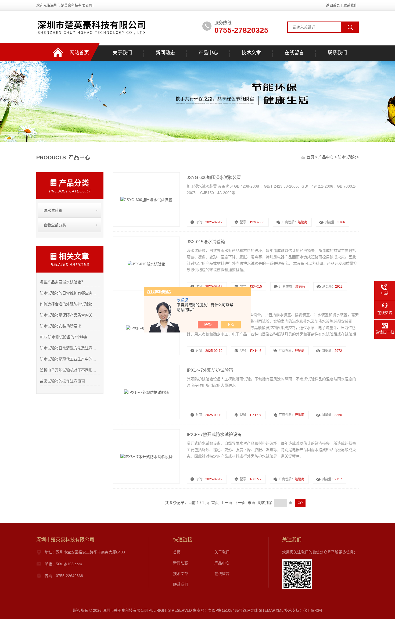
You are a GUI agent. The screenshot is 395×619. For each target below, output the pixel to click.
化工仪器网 (312, 610)
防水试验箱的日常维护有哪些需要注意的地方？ (70, 293)
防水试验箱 (347, 157)
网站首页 (79, 52)
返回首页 (333, 5)
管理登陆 (250, 610)
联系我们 (350, 5)
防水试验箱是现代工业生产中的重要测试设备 (70, 359)
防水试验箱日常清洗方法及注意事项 (70, 348)
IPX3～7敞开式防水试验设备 (214, 434)
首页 (311, 157)
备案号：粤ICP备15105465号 (218, 610)
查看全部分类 (55, 225)
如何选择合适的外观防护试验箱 (66, 304)
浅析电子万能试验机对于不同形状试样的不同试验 (70, 370)
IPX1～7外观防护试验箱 (210, 370)
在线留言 (294, 52)
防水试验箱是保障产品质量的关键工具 (70, 315)
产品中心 (208, 52)
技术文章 (251, 52)
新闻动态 (165, 52)
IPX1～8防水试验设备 (208, 306)
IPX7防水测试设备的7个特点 (64, 337)
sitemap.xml (271, 610)
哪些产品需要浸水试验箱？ (62, 282)
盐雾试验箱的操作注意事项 (62, 381)
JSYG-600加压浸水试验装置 (214, 177)
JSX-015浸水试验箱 (206, 241)
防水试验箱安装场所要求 (60, 326)
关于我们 (122, 52)
